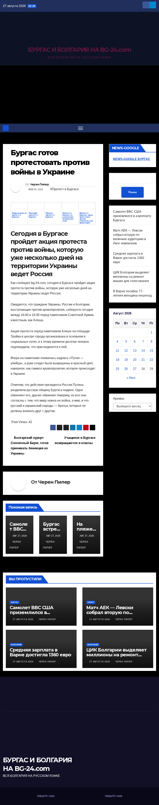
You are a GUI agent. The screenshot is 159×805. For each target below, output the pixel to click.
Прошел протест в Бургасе (50, 215)
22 (151, 359)
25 (117, 368)
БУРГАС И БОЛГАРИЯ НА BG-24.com (79, 49)
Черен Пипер (39, 184)
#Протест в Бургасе (64, 189)
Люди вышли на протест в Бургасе (19, 215)
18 (117, 359)
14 (143, 350)
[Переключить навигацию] (80, 128)
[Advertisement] (79, 94)
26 (126, 368)
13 (135, 350)
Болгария (16, 645)
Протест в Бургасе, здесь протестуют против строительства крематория (86, 218)
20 (135, 359)
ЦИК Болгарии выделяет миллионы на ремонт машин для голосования (131, 277)
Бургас (14, 602)
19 (126, 359)
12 (126, 350)
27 (135, 368)
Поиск (132, 192)
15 (151, 350)
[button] (153, 128)
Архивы (118, 398)
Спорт (90, 602)
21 (143, 359)
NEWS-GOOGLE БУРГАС (131, 159)
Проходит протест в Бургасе (33, 215)
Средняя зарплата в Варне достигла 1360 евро (128, 258)
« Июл (130, 377)
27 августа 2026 (23, 619)
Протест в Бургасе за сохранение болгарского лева (67, 217)
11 (117, 350)
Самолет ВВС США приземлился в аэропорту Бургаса (132, 216)
